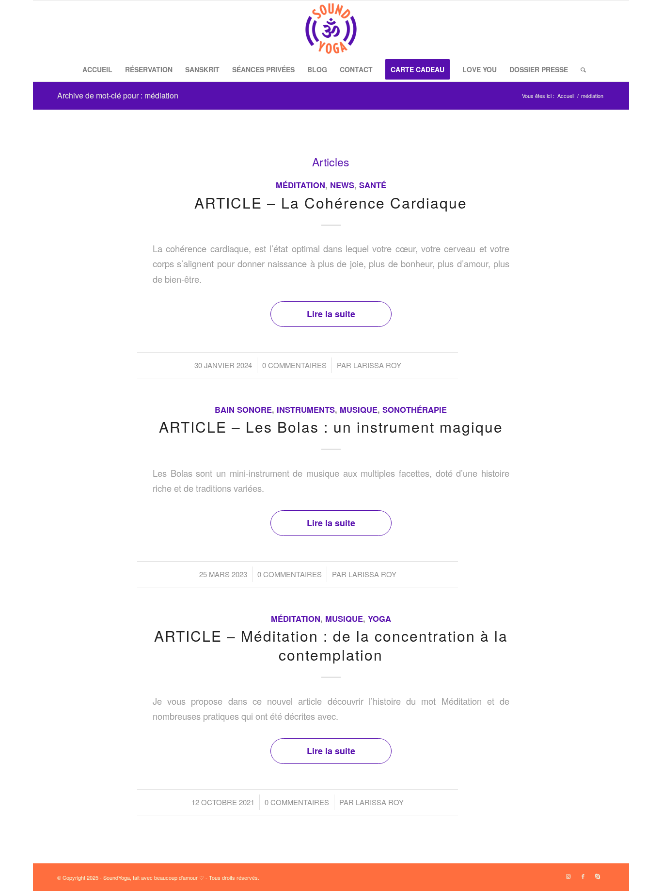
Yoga (379, 618)
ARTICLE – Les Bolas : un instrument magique (331, 426)
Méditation (300, 185)
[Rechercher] (580, 69)
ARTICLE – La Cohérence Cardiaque (330, 202)
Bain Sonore (243, 409)
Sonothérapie (414, 409)
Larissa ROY (377, 365)
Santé (372, 185)
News (342, 185)
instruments (306, 409)
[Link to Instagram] (568, 876)
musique (359, 409)
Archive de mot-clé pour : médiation (117, 95)
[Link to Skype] (597, 876)
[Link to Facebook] (583, 876)
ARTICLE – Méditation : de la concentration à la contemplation (331, 645)
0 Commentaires (294, 365)
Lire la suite (331, 314)
